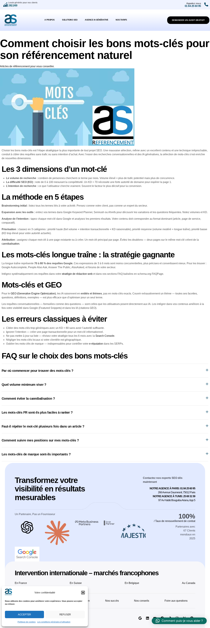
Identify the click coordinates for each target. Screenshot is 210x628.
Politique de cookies (27, 622)
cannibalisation (10, 243)
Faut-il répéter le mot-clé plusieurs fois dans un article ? (43, 426)
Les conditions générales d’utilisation (53, 622)
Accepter (24, 614)
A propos (49, 20)
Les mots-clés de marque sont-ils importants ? (36, 454)
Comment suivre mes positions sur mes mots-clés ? (40, 440)
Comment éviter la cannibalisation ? (28, 398)
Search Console (104, 335)
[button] (83, 592)
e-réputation (96, 343)
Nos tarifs (121, 20)
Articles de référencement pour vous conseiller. (27, 66)
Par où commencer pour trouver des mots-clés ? (37, 370)
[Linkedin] (147, 618)
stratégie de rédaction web (77, 273)
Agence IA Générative (96, 20)
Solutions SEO (69, 20)
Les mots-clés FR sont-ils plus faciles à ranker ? (37, 412)
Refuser (65, 614)
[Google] (140, 618)
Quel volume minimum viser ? (24, 384)
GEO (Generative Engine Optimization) (33, 293)
